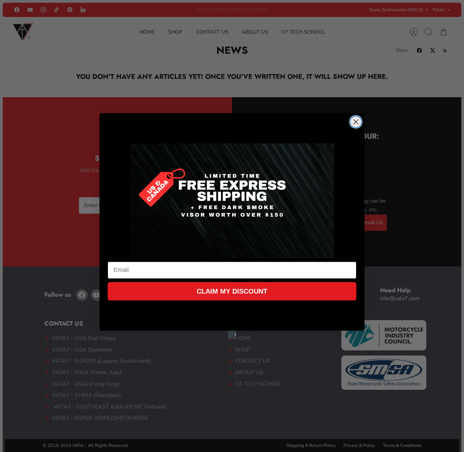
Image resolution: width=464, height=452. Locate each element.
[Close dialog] (356, 122)
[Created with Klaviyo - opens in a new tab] (232, 335)
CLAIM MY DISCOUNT (232, 291)
